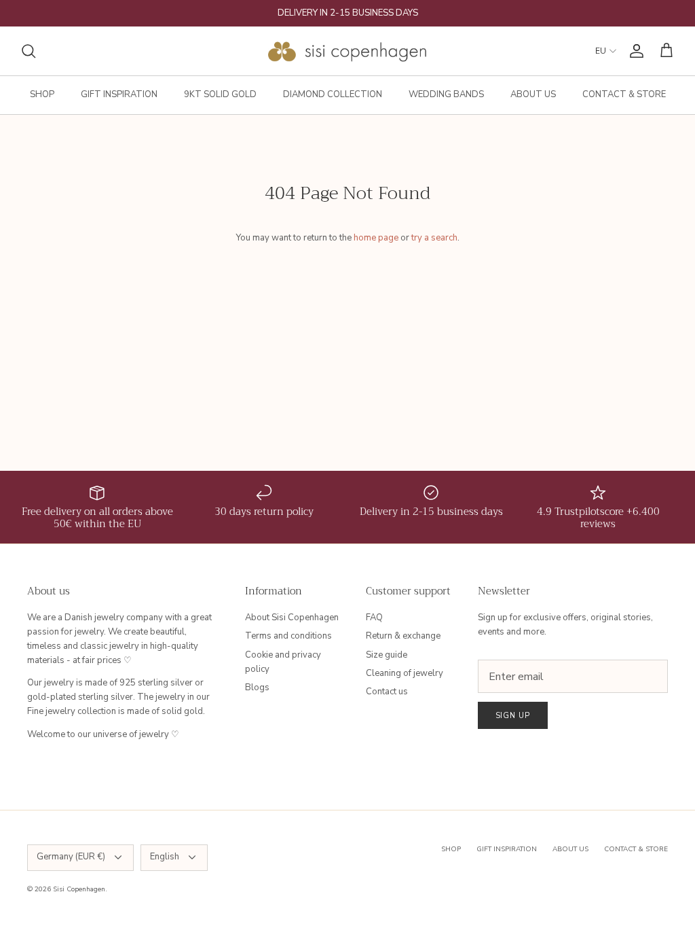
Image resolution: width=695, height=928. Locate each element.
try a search (434, 238)
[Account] (634, 51)
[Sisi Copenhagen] (348, 51)
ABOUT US (533, 94)
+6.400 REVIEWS (400, 18)
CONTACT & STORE (624, 94)
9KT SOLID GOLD (220, 94)
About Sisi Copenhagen (292, 617)
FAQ (374, 617)
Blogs (257, 687)
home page (376, 238)
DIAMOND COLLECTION (332, 94)
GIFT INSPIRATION (119, 94)
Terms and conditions (288, 636)
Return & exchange (403, 636)
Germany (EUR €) (71, 857)
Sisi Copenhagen (79, 889)
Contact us (387, 691)
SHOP (42, 94)
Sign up (512, 716)
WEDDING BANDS (446, 94)
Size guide (386, 655)
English (164, 857)
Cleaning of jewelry (404, 673)
